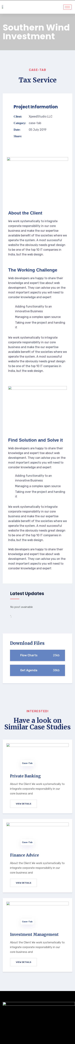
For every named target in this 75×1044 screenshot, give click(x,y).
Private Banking (25, 776)
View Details (23, 803)
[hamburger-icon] (67, 7)
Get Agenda (39, 670)
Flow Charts (39, 655)
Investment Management (34, 934)
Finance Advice (24, 855)
